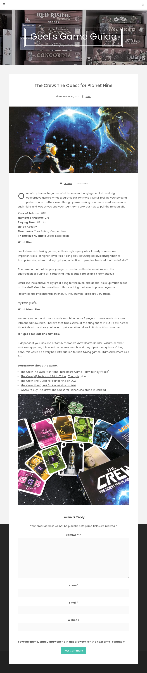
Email (73, 602)
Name (73, 585)
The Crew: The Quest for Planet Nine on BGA (48, 381)
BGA (63, 294)
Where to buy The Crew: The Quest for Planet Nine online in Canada (63, 390)
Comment (73, 535)
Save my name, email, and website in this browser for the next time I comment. (72, 641)
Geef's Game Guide (73, 36)
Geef (88, 96)
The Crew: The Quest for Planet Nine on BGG (48, 385)
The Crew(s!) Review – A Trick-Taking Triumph (50, 376)
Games (68, 183)
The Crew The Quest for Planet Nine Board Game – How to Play (60, 372)
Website (73, 620)
